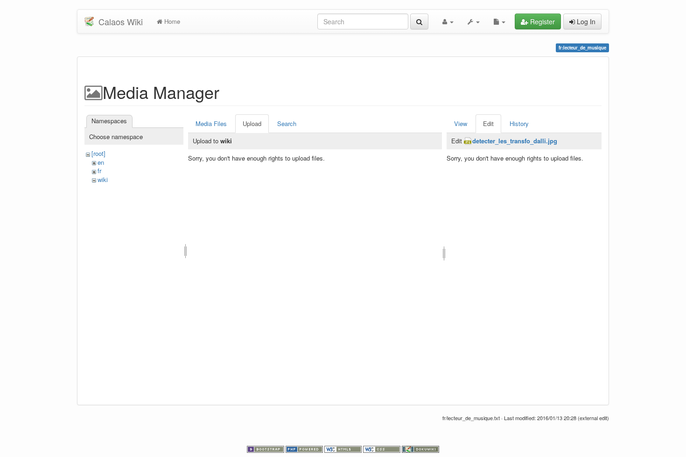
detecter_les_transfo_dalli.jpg (514, 140)
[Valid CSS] (382, 448)
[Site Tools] (474, 21)
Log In (585, 21)
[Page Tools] (499, 21)
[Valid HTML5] (343, 448)
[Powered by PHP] (305, 448)
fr (99, 170)
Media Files (211, 123)
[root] (98, 153)
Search (286, 123)
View (460, 123)
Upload (252, 123)
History (519, 123)
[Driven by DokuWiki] (420, 448)
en (101, 162)
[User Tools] (448, 21)
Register (541, 21)
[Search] (419, 21)
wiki (103, 179)
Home (171, 21)
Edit (488, 123)
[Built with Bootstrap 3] (266, 448)
